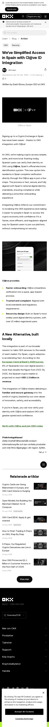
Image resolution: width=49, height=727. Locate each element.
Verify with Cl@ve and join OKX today (22, 426)
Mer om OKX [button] (9, 628)
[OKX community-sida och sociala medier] (32, 688)
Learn (5, 38)
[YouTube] (27, 688)
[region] (24, 708)
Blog (14, 38)
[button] (23, 16)
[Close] (43, 693)
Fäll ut (41, 452)
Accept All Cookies (24, 712)
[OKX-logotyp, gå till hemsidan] (7, 16)
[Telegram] (13, 688)
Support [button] (6, 649)
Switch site (11, 9)
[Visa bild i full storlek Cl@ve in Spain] (24, 110)
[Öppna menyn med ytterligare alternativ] (45, 16)
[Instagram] (8, 688)
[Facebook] (17, 688)
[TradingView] (22, 688)
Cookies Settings (24, 719)
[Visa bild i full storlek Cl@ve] (24, 256)
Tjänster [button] (7, 642)
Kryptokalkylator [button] (11, 663)
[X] (3, 688)
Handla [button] (6, 670)
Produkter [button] (7, 635)
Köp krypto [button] (8, 656)
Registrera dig (33, 16)
